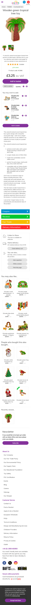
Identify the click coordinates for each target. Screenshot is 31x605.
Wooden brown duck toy (22, 401)
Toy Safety (7, 473)
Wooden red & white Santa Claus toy (8, 401)
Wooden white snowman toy (8, 360)
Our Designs (8, 496)
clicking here (16, 596)
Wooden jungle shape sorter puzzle (23, 292)
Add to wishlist (8, 86)
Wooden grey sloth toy (15, 96)
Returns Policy (8, 537)
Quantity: (18, 86)
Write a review (17, 264)
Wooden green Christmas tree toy (8, 380)
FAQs (5, 518)
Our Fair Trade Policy (11, 459)
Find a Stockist (8, 507)
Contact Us (7, 503)
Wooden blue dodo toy (15, 116)
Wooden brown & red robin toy (22, 380)
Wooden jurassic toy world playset (23, 334)
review (21, 64)
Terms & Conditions (10, 522)
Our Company (8, 455)
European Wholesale (11, 515)
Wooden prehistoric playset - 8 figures (8, 334)
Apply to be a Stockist (11, 511)
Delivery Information (11, 533)
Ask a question (17, 260)
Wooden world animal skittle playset (22, 314)
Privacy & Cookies (10, 541)
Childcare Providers (10, 529)
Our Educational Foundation (13, 470)
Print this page (17, 267)
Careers (6, 488)
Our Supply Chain (10, 466)
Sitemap (6, 492)
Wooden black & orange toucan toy (15, 106)
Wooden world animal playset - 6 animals (8, 293)
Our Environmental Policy (12, 462)
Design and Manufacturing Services (15, 526)
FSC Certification (9, 477)
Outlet (6, 544)
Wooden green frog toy (22, 360)
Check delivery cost (17, 248)
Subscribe (15, 443)
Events (6, 481)
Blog (5, 485)
